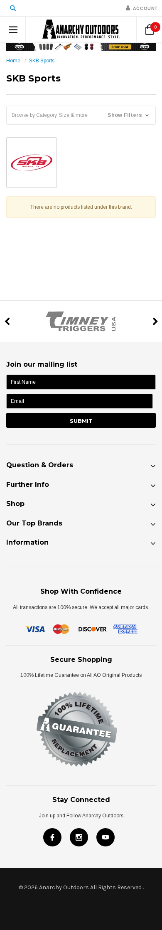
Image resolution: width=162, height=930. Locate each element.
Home (13, 61)
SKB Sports (41, 61)
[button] (81, 115)
